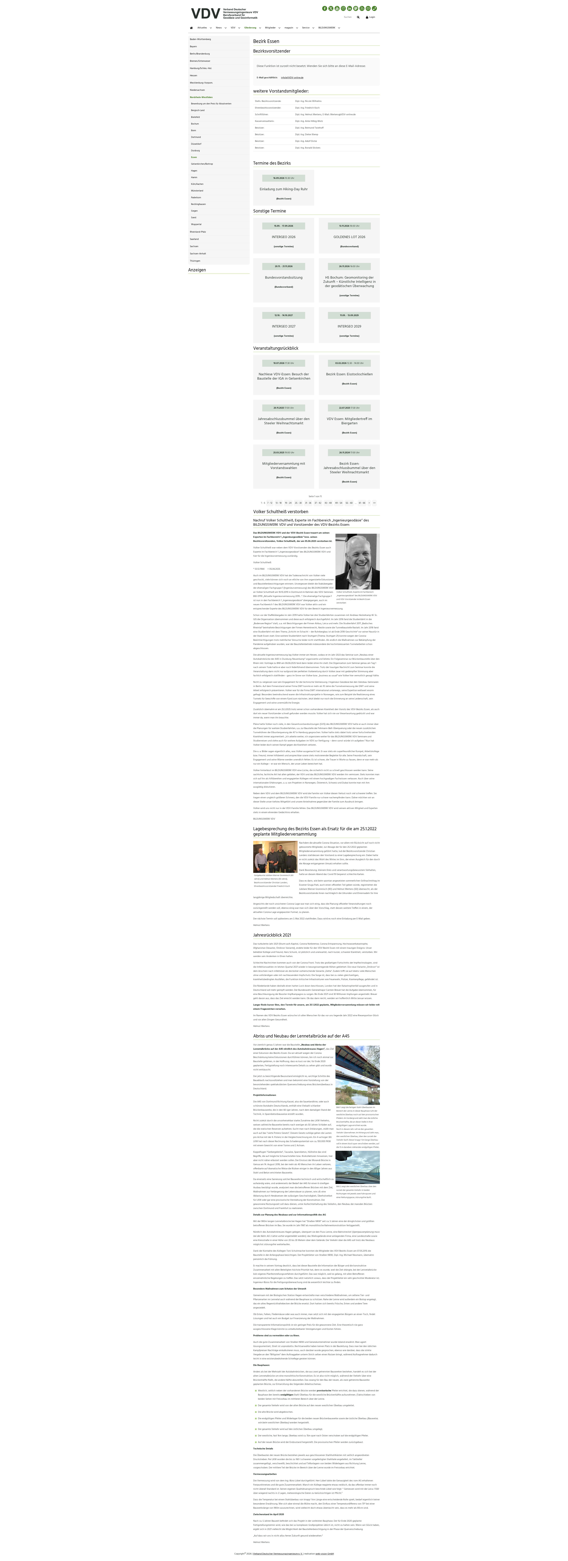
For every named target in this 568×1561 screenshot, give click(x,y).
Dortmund (196, 137)
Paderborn (196, 197)
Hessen (193, 76)
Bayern (193, 47)
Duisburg (195, 150)
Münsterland (197, 191)
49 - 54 (338, 503)
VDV (233, 28)
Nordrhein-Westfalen (201, 97)
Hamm (194, 177)
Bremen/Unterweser (200, 61)
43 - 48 (328, 503)
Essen (194, 157)
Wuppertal (196, 224)
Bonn (193, 130)
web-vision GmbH (325, 1554)
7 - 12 (269, 503)
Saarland (194, 239)
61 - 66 (362, 503)
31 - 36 (308, 503)
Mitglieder (270, 28)
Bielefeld (195, 117)
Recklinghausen (198, 204)
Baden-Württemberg (200, 39)
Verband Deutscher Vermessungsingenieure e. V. (278, 1554)
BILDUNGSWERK (326, 28)
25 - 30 (298, 503)
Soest (193, 217)
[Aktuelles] (191, 28)
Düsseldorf (196, 144)
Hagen (194, 171)
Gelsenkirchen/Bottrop (202, 164)
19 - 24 (288, 503)
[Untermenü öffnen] (211, 28)
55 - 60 (349, 503)
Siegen (194, 211)
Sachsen (194, 246)
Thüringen (195, 261)
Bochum (195, 124)
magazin (289, 28)
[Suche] (358, 17)
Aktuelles (202, 28)
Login (372, 17)
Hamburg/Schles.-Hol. (201, 68)
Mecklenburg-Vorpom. (201, 83)
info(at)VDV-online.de (292, 78)
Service (305, 28)
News (219, 28)
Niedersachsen (197, 90)
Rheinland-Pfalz (198, 232)
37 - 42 (318, 503)
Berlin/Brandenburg (200, 54)
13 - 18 (279, 503)
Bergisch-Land (198, 110)
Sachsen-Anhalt (198, 254)
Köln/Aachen (197, 184)
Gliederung (250, 28)
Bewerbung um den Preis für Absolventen (211, 104)
